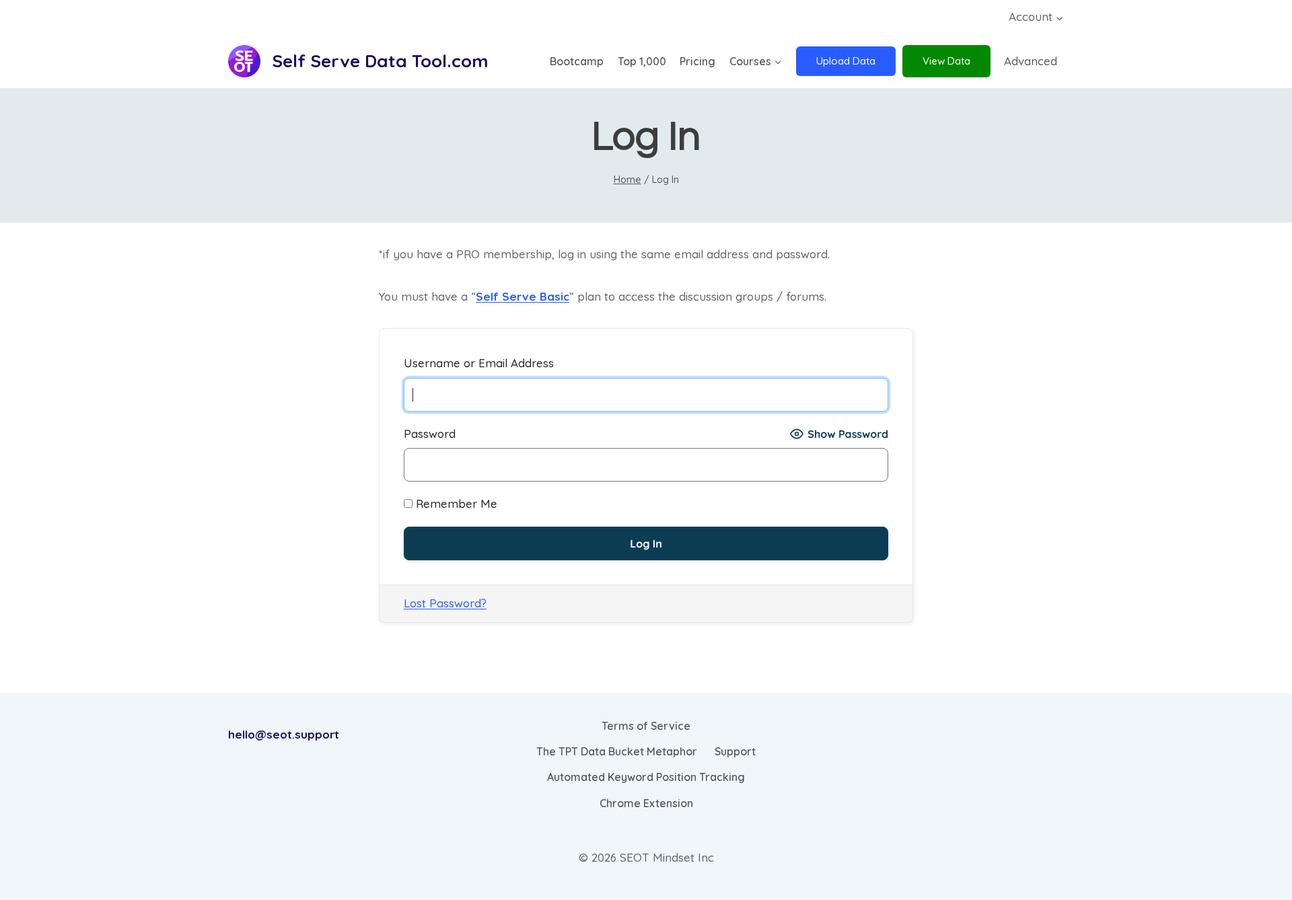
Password (430, 433)
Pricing (697, 61)
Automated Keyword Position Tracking (646, 777)
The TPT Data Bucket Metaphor (616, 751)
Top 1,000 (642, 61)
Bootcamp (577, 61)
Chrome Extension (646, 803)
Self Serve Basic (522, 296)
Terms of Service (646, 726)
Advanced (1030, 61)
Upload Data (845, 60)
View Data (946, 60)
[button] (1059, 17)
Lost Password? (445, 603)
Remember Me (454, 503)
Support (735, 751)
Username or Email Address (479, 363)
